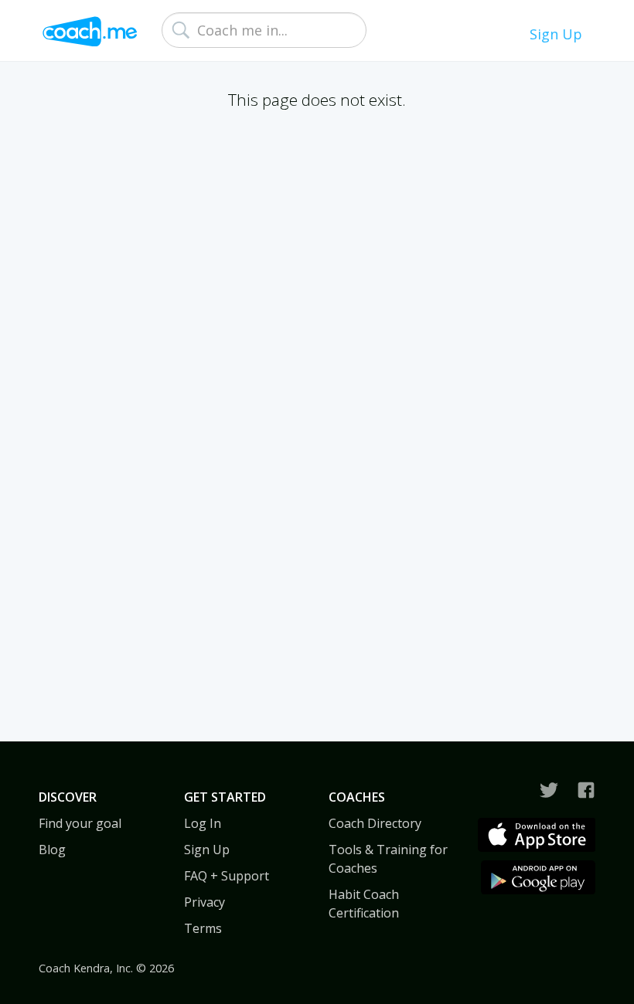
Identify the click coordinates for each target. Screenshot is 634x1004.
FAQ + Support (226, 875)
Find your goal (80, 823)
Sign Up (556, 34)
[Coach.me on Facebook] (586, 790)
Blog (52, 849)
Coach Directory (375, 823)
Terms (203, 928)
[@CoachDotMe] (549, 790)
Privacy (204, 902)
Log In (202, 823)
